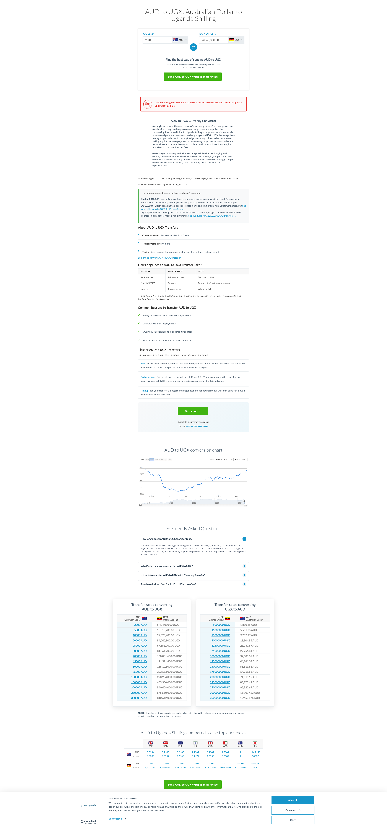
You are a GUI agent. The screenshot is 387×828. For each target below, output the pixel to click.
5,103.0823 (150, 767)
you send (148, 33)
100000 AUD (139, 677)
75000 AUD (140, 671)
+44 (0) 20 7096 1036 (197, 426)
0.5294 (150, 752)
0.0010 (225, 763)
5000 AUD (140, 630)
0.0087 (255, 756)
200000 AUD (139, 687)
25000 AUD (140, 645)
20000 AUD (140, 640)
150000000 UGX (220, 666)
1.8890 (150, 756)
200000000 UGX (220, 677)
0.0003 (165, 763)
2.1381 (195, 752)
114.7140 (255, 752)
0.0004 (210, 763)
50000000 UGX (220, 640)
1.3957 (165, 756)
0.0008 (195, 763)
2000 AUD (140, 624)
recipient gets (207, 33)
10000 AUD (140, 635)
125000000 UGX (220, 661)
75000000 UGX (220, 650)
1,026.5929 (225, 767)
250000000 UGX (220, 687)
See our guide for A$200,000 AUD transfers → (212, 215)
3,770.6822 (165, 767)
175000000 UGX (220, 671)
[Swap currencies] (193, 47)
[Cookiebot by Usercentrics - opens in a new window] (88, 822)
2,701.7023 (240, 767)
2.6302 (225, 752)
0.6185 (180, 752)
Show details (115, 818)
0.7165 (165, 752)
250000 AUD (139, 692)
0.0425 (255, 763)
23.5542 (255, 767)
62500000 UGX (220, 645)
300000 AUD (139, 697)
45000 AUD (140, 661)
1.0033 (210, 756)
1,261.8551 (195, 767)
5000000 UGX (221, 624)
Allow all (292, 800)
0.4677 (195, 756)
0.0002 (150, 763)
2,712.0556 (210, 767)
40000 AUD (140, 656)
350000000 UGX (220, 697)
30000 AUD (140, 650)
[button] (193, 411)
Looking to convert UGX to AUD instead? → (161, 257)
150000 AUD (139, 682)
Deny (293, 820)
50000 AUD (140, 666)
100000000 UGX (220, 656)
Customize (291, 810)
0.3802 (225, 756)
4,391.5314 (180, 767)
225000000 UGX (220, 682)
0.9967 (210, 752)
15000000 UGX (220, 630)
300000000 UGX (220, 692)
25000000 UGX (220, 635)
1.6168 (180, 756)
